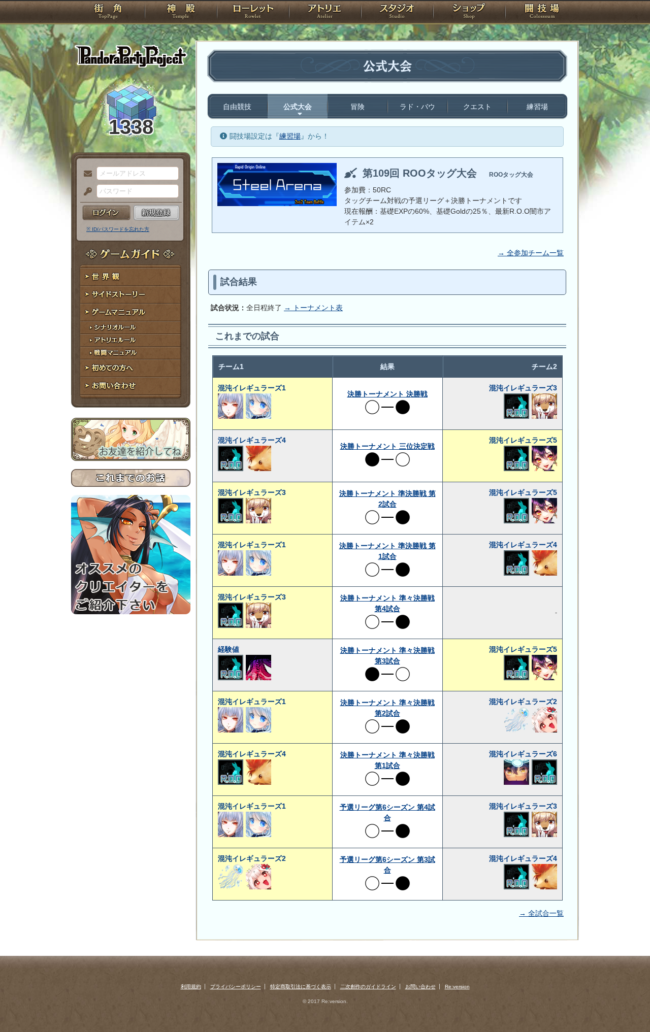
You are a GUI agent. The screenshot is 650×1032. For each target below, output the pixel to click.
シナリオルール (130, 327)
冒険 (357, 107)
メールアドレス (85, 174)
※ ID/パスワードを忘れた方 (117, 229)
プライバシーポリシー (235, 986)
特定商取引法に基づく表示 (300, 986)
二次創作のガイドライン (368, 986)
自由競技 (237, 107)
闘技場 (542, 12)
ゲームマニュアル (130, 312)
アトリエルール (130, 340)
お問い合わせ (130, 386)
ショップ (469, 12)
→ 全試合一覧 (541, 913)
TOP (108, 12)
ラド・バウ (417, 107)
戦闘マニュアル (130, 353)
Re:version (457, 986)
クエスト (477, 107)
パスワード (85, 191)
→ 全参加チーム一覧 (531, 253)
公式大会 (297, 107)
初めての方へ (130, 368)
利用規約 (191, 986)
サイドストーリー (130, 295)
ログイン (106, 212)
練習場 (537, 107)
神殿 (181, 12)
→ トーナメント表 (313, 308)
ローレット (253, 12)
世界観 (130, 277)
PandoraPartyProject (130, 56)
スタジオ (397, 12)
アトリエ (325, 12)
